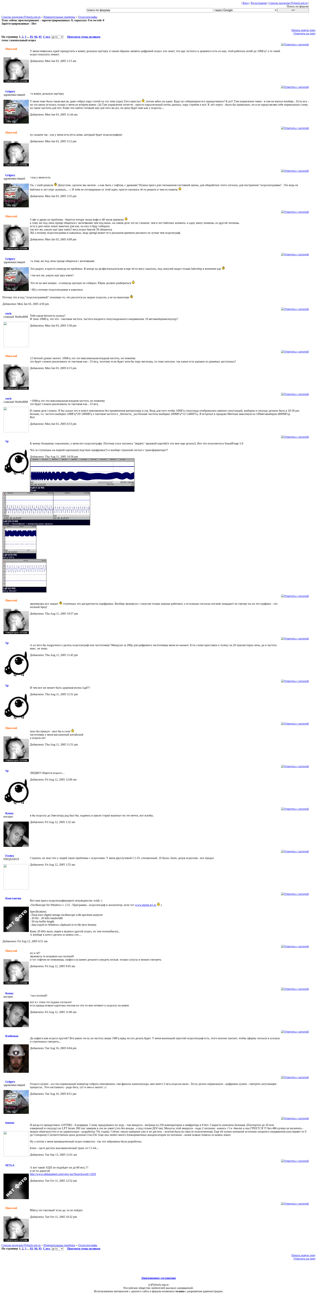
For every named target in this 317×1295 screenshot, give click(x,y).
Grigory (10, 91)
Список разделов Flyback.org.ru (288, 3)
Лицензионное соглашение (158, 1278)
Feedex (9, 855)
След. (46, 36)
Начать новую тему (304, 30)
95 (40, 36)
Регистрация (259, 3)
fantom (9, 1122)
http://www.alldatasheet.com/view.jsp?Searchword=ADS (63, 1174)
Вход (246, 3)
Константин (13, 898)
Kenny (9, 813)
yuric (8, 313)
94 (35, 36)
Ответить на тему (305, 33)
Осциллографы (87, 17)
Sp (7, 441)
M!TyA (9, 1165)
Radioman (11, 1036)
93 (31, 36)
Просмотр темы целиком (83, 36)
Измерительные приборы (59, 17)
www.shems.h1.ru (145, 904)
